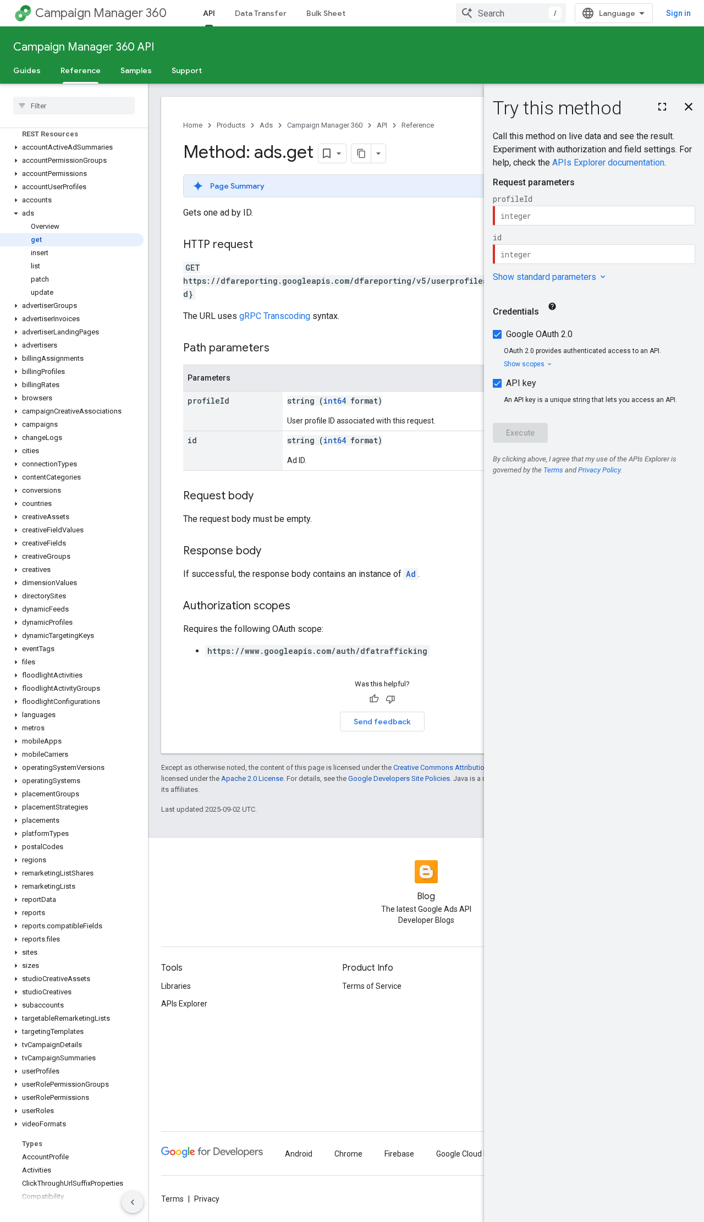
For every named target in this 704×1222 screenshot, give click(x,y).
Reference (81, 70)
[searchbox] (74, 105)
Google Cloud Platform (475, 1153)
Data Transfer (261, 13)
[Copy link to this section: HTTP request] (264, 245)
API (209, 13)
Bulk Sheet (325, 13)
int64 (334, 400)
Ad (411, 574)
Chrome (348, 1153)
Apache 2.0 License (252, 778)
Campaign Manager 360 (101, 12)
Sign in (678, 13)
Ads (266, 125)
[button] (72, 147)
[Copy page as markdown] (361, 153)
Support (187, 70)
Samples (136, 70)
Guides (27, 70)
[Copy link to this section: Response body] (272, 551)
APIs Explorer (184, 1003)
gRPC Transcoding (274, 316)
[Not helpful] (390, 699)
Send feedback (382, 721)
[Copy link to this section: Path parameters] (281, 348)
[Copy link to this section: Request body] (265, 496)
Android (298, 1153)
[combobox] (511, 13)
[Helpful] (374, 699)
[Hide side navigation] (133, 1202)
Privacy (206, 1199)
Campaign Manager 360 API (83, 47)
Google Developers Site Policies (399, 778)
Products (231, 125)
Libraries (176, 986)
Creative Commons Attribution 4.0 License (459, 767)
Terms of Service (372, 986)
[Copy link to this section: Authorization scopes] (301, 606)
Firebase (399, 1153)
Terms (172, 1199)
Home (192, 125)
